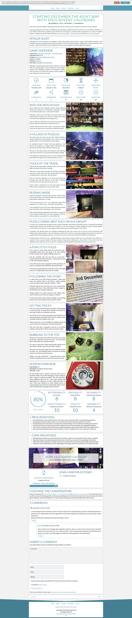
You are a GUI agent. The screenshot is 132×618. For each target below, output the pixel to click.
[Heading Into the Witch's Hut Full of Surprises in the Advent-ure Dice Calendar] (84, 130)
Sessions (68, 23)
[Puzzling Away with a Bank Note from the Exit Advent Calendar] (84, 272)
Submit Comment (36, 588)
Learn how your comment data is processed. (63, 592)
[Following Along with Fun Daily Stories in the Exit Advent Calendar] (84, 301)
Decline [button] (117, 2)
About (58, 8)
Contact (63, 8)
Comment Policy (61, 614)
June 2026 (74, 607)
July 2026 (67, 607)
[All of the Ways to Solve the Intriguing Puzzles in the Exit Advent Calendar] (84, 188)
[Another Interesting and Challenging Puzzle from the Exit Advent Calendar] (84, 389)
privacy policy (70, 3)
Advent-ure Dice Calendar (91, 33)
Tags (76, 8)
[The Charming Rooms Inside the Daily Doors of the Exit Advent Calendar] (84, 217)
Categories (70, 8)
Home (52, 8)
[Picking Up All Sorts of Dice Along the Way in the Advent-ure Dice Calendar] (84, 360)
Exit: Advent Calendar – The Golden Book (68, 33)
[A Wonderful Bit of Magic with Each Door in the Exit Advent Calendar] (84, 330)
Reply (34, 520)
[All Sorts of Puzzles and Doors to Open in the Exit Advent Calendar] (84, 159)
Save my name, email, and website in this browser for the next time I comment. (54, 581)
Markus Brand (50, 57)
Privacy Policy (42, 585)
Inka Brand (39, 57)
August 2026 (59, 607)
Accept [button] (125, 2)
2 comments (78, 23)
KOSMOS (38, 61)
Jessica (39, 525)
